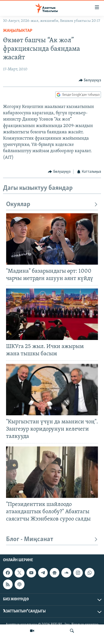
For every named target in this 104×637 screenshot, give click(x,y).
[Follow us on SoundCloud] (66, 572)
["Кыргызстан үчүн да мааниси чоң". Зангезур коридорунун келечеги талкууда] (52, 389)
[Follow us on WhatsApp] (89, 572)
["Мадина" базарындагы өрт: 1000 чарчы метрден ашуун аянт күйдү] (52, 239)
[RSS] (8, 584)
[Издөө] (72, 630)
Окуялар (18, 204)
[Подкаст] (19, 584)
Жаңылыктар (17, 31)
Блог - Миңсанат (29, 539)
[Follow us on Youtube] (31, 572)
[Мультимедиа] (32, 630)
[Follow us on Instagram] (78, 572)
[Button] (90, 80)
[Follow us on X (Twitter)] (19, 572)
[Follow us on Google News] (54, 572)
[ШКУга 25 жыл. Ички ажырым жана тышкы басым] (52, 314)
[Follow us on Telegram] (43, 572)
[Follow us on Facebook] (8, 572)
